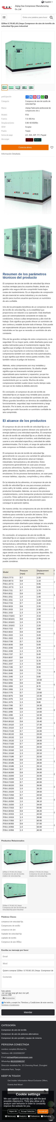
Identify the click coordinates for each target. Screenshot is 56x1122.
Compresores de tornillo (10, 926)
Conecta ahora (25, 147)
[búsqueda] (51, 17)
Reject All (13, 1111)
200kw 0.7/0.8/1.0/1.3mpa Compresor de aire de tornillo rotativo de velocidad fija (40, 874)
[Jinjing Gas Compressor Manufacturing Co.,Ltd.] (6, 7)
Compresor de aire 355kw (11, 942)
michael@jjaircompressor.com (19, 1057)
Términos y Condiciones (10, 1005)
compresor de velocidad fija (12, 922)
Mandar (28, 1012)
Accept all (43, 1111)
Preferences (35, 1116)
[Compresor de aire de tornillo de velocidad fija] (29, 140)
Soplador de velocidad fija (11, 934)
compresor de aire (8, 930)
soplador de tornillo (8, 938)
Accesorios (10, 998)
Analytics (23, 1116)
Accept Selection (28, 1111)
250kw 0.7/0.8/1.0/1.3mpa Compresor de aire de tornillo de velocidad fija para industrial (15, 908)
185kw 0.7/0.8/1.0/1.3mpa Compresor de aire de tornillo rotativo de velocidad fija (13, 874)
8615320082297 (18, 1061)
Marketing (47, 1116)
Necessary (11, 1116)
